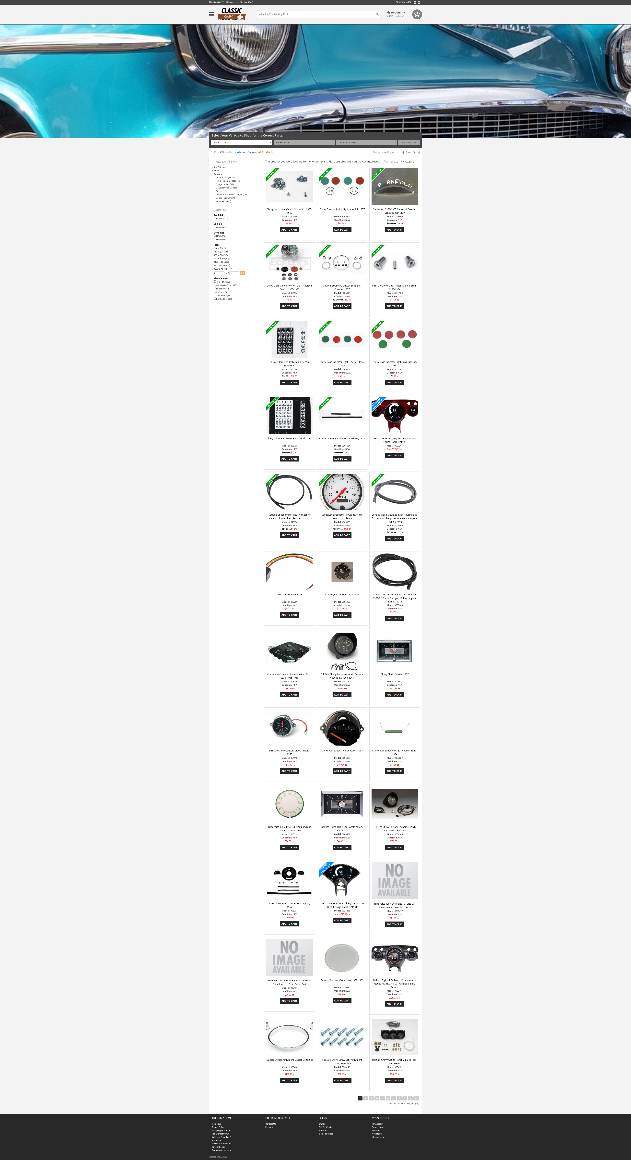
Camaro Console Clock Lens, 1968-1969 (342, 980)
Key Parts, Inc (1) (224, 299)
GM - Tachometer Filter (289, 594)
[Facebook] (415, 2)
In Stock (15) (222, 218)
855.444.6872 (217, 2)
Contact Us (233, 2)
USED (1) (220, 239)
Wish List (376, 1130)
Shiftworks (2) (223, 295)
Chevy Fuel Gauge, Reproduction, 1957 (342, 750)
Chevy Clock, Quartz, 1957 (395, 674)
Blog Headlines (326, 1134)
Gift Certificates (326, 1127)
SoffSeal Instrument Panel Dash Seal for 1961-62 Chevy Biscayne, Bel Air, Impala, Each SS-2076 (394, 598)
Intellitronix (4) (223, 288)
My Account (377, 1124)
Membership (378, 1137)
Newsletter (377, 1134)
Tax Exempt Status (220, 1134)
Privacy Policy (218, 1147)
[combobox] (241, 142)
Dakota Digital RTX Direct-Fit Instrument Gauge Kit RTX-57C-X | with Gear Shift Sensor (394, 984)
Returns (269, 1127)
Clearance (221, 227)
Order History (378, 1127)
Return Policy (218, 1127)
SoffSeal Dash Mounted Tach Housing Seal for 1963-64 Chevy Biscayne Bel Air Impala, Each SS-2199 (395, 518)
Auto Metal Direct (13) (226, 285)
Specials (323, 1130)
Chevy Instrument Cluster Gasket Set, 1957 (342, 438)
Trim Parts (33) (223, 282)
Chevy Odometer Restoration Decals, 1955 (289, 438)
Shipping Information (222, 1130)
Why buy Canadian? (221, 1137)
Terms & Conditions (221, 1150)
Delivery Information (221, 1143)
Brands (322, 1124)
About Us (216, 1140)
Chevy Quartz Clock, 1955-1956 (342, 594)
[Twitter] (419, 2)
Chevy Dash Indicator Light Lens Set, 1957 (342, 209)
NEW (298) (221, 236)
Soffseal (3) (222, 292)
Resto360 (216, 1124)
